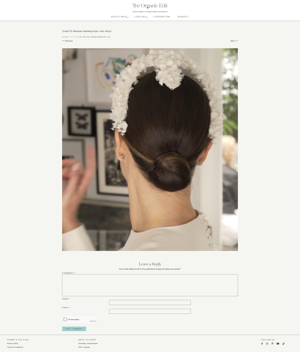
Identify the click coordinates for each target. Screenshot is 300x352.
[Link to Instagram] (267, 344)
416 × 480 (82, 37)
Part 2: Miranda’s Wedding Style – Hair (98, 37)
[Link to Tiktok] (284, 344)
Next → (234, 40)
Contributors (161, 17)
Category (140, 17)
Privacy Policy (12, 343)
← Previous (67, 40)
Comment (69, 273)
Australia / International (87, 343)
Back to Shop (119, 17)
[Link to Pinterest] (272, 344)
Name (66, 298)
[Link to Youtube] (278, 344)
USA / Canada (84, 347)
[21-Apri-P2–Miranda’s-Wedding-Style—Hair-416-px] (150, 149)
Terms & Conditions (15, 347)
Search (182, 17)
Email (66, 307)
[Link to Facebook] (262, 344)
